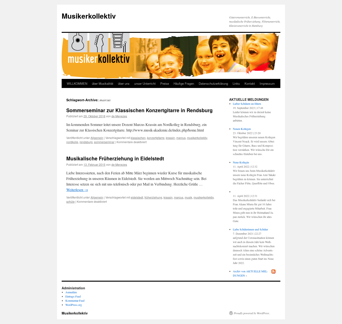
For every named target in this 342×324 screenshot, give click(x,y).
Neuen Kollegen (242, 129)
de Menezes (119, 116)
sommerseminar (104, 142)
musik (188, 197)
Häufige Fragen (184, 83)
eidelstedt (137, 197)
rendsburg (86, 142)
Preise (164, 83)
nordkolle (72, 142)
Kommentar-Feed (74, 300)
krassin (170, 138)
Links (236, 83)
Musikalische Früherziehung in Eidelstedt (115, 158)
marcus (181, 138)
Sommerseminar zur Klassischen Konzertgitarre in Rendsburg (139, 110)
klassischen (138, 138)
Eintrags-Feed (73, 296)
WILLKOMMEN (77, 83)
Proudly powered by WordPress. (252, 313)
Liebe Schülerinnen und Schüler (250, 229)
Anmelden (71, 292)
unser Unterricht (145, 83)
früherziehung (153, 197)
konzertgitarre (155, 138)
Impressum (267, 83)
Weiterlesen (77, 189)
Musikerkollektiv (89, 16)
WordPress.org (73, 305)
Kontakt (250, 83)
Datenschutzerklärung (213, 83)
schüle (70, 201)
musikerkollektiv (197, 138)
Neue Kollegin (241, 162)
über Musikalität (102, 83)
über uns (124, 83)
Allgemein (97, 138)
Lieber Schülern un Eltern (247, 103)
